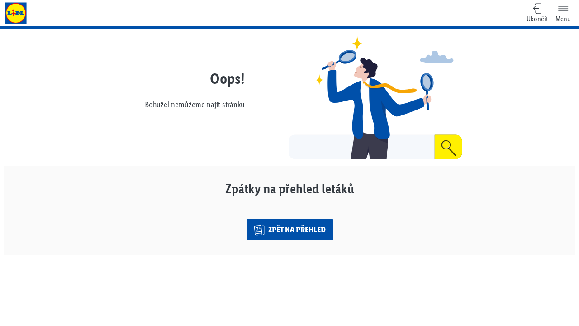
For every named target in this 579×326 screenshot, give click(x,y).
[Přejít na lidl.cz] (16, 13)
